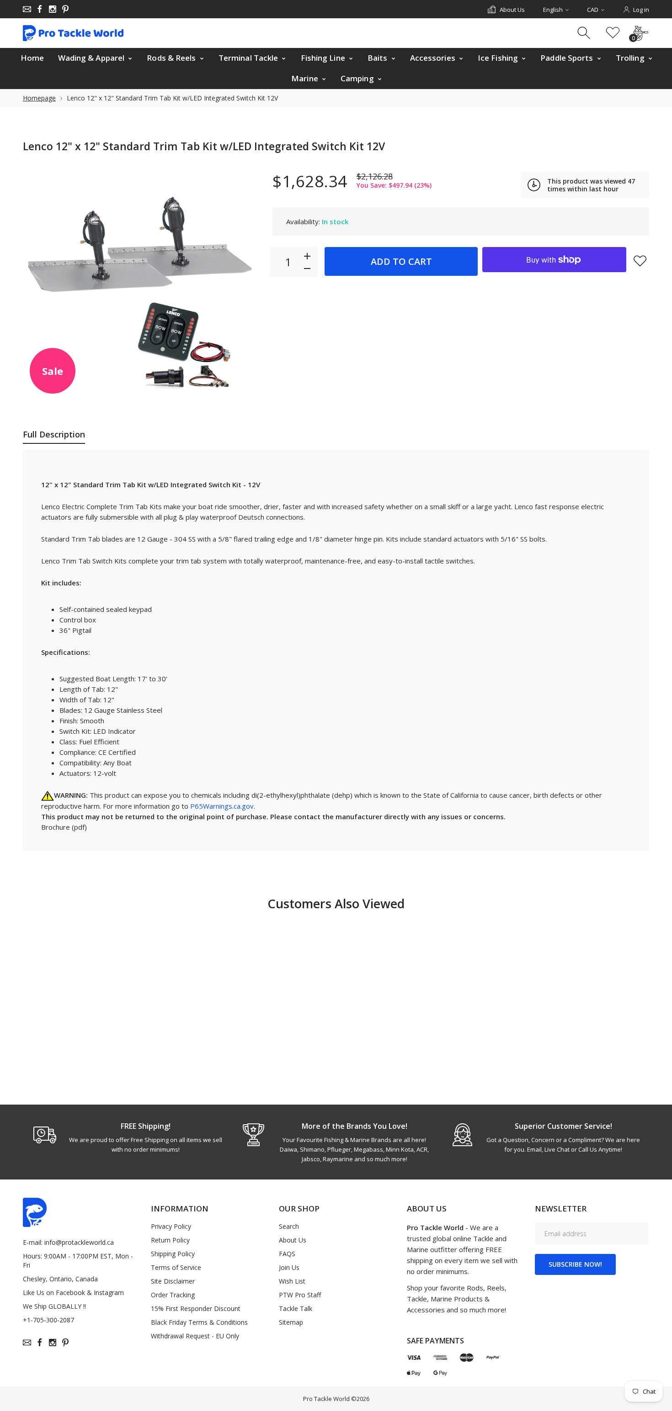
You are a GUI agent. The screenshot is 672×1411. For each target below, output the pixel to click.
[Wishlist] (613, 33)
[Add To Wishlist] (640, 260)
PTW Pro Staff (300, 1294)
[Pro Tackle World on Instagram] (52, 9)
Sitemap (291, 1322)
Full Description (54, 434)
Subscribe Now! (575, 1264)
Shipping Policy (173, 1253)
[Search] (585, 33)
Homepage (39, 98)
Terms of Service (176, 1267)
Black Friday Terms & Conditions (199, 1322)
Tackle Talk (295, 1308)
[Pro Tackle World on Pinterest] (65, 9)
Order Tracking (173, 1294)
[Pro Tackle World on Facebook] (39, 9)
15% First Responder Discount (195, 1308)
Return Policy (170, 1240)
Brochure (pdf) (64, 827)
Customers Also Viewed (336, 903)
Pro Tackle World (326, 1399)
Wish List (292, 1281)
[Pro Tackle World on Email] (27, 9)
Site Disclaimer (173, 1281)
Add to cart (401, 261)
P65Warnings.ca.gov (222, 806)
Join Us (289, 1267)
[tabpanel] (127, 1137)
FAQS (287, 1253)
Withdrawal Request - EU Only (195, 1336)
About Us (292, 1240)
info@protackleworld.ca (79, 1242)
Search (289, 1226)
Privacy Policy (171, 1226)
